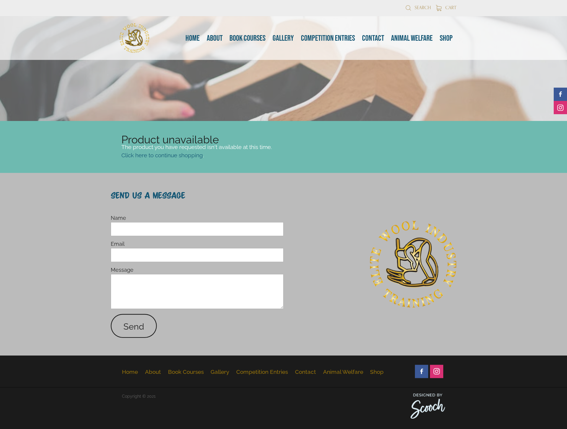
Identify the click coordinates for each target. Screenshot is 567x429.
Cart (450, 7)
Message (122, 269)
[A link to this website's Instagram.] (560, 107)
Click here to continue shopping (162, 154)
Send (133, 326)
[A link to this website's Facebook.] (560, 94)
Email (118, 243)
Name (118, 217)
